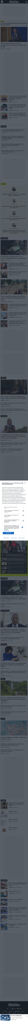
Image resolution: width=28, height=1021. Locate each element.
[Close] (25, 483)
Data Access (14, 537)
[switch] (23, 510)
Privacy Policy (22, 537)
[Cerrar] (26, 1016)
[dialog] (14, 511)
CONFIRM (8, 533)
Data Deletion (6, 537)
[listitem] (14, 508)
